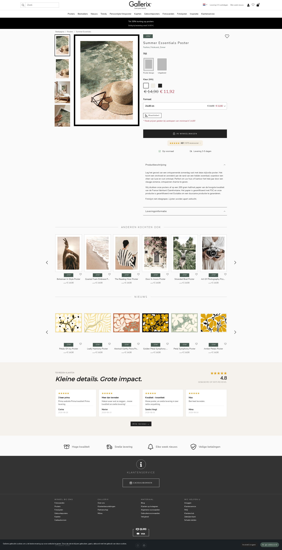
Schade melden (190, 520)
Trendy (104, 13)
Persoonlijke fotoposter (120, 13)
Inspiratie (194, 13)
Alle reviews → (141, 424)
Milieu (100, 513)
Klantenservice (207, 13)
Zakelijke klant (190, 517)
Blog (143, 503)
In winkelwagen (186, 134)
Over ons (101, 503)
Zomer (163, 47)
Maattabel (154, 115)
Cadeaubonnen (142, 483)
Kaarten (137, 13)
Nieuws (94, 13)
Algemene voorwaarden (150, 510)
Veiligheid (145, 517)
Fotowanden (168, 13)
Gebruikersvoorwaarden (150, 513)
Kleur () (148, 79)
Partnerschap (103, 510)
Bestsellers (83, 13)
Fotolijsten (182, 13)
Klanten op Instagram (149, 506)
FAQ (186, 510)
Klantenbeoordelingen (106, 506)
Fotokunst (155, 47)
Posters (71, 13)
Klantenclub (189, 513)
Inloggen (187, 503)
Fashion (146, 47)
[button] (23, 5)
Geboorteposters (152, 13)
